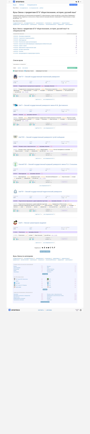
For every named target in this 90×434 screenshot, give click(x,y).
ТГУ (50, 283)
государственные (17, 23)
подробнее (64, 95)
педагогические (65, 23)
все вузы (45, 289)
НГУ (50, 281)
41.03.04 (15, 235)
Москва (15, 266)
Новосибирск (16, 271)
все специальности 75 (48, 99)
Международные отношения (19, 298)
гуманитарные (56, 23)
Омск (31, 82)
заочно (19, 68)
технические (48, 23)
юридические (16, 24)
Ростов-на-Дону (50, 270)
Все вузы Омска (45, 251)
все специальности (45, 301)
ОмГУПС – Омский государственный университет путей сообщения (41, 137)
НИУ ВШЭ (18, 283)
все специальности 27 (45, 185)
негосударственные (28, 23)
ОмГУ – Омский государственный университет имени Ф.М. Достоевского (43, 105)
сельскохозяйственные (51, 24)
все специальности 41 (49, 128)
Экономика (16, 294)
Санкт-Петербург (17, 267)
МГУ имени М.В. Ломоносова (22, 279)
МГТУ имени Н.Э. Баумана (21, 285)
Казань (15, 270)
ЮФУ (50, 287)
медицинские (61, 24)
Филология (49, 297)
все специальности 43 (48, 158)
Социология (49, 299)
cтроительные (33, 24)
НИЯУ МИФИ (18, 287)
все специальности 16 (48, 242)
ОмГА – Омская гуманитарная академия (32, 223)
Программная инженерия (19, 299)
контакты (41, 310)
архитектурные (68, 24)
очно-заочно (25, 68)
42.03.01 (15, 149)
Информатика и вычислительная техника (55, 295)
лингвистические (24, 24)
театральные (41, 24)
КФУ (50, 285)
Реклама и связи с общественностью (54, 294)
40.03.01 (15, 176)
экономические (39, 23)
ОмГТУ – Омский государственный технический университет (39, 76)
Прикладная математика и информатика (22, 295)
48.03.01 (15, 117)
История (48, 298)
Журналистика (16, 297)
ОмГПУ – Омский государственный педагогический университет (40, 191)
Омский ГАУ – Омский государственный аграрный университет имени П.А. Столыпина (48, 164)
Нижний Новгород (50, 269)
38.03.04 (15, 89)
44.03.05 (15, 204)
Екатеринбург (16, 269)
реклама (49, 310)
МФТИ (17, 281)
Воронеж (49, 266)
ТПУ (50, 279)
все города (45, 274)
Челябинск (49, 271)
